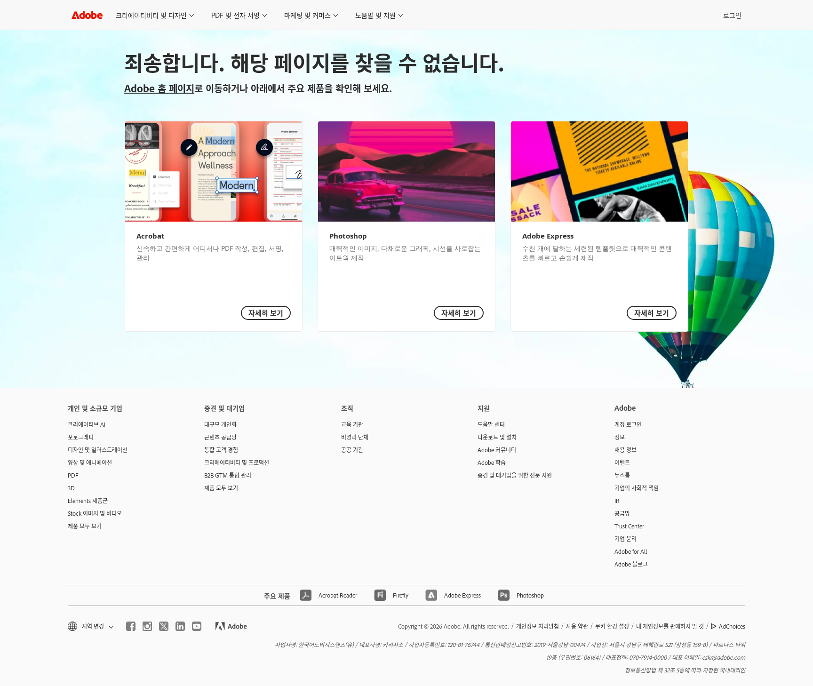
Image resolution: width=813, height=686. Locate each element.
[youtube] (196, 626)
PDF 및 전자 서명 (235, 15)
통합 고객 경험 (221, 450)
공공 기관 (352, 450)
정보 (619, 437)
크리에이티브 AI (86, 424)
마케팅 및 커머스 (307, 15)
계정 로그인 (628, 424)
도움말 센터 (491, 424)
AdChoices (732, 626)
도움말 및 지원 (375, 15)
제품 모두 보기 (85, 526)
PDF (73, 475)
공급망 (622, 513)
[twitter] (163, 626)
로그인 (732, 15)
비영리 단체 (354, 437)
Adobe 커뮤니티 (497, 450)
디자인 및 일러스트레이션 (98, 450)
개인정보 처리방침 (537, 626)
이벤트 (622, 462)
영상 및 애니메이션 (90, 462)
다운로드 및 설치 (497, 437)
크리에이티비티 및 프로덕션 (236, 462)
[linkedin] (180, 626)
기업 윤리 (625, 538)
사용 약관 (577, 626)
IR (617, 500)
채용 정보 (625, 450)
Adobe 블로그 (631, 564)
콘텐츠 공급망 (220, 437)
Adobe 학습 (492, 462)
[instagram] (147, 626)
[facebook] (131, 626)
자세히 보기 (265, 312)
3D (71, 488)
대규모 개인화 (220, 424)
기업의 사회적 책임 (636, 488)
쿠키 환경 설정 (612, 626)
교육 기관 (352, 424)
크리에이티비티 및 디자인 (151, 15)
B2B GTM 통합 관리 (227, 475)
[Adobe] (87, 15)
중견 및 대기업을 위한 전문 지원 (515, 475)
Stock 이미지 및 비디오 (95, 513)
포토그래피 (81, 437)
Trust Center (629, 526)
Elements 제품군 (88, 500)
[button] (90, 626)
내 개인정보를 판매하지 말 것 (670, 626)
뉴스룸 (622, 475)
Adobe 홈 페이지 (159, 88)
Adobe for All (630, 551)
